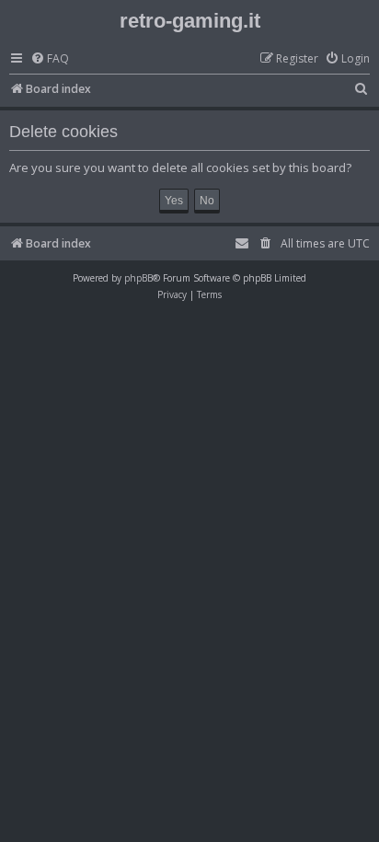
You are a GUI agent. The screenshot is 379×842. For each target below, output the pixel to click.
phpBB (138, 277)
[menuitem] (49, 59)
